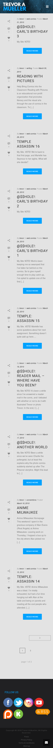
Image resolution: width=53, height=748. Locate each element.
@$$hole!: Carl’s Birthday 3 (32, 31)
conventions (31, 500)
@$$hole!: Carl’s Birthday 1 (32, 250)
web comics (31, 18)
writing (29, 68)
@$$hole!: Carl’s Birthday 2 (32, 201)
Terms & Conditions (26, 743)
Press (26, 737)
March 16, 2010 (23, 503)
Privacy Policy (26, 740)
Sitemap (26, 746)
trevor (21, 18)
